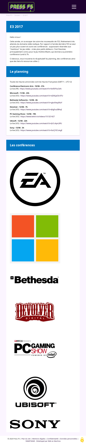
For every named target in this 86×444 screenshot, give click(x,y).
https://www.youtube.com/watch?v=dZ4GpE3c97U (41, 95)
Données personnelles (68, 439)
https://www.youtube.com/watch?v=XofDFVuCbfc (41, 88)
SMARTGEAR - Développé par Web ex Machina (43, 441)
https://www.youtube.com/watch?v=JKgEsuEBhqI (41, 109)
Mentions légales (38, 439)
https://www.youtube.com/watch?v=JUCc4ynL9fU (41, 123)
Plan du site (26, 439)
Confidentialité (52, 439)
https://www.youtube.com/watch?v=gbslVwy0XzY (41, 102)
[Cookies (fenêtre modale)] (82, 440)
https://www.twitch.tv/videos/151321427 (37, 116)
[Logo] (21, 6)
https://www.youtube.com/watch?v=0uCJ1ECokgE (41, 130)
